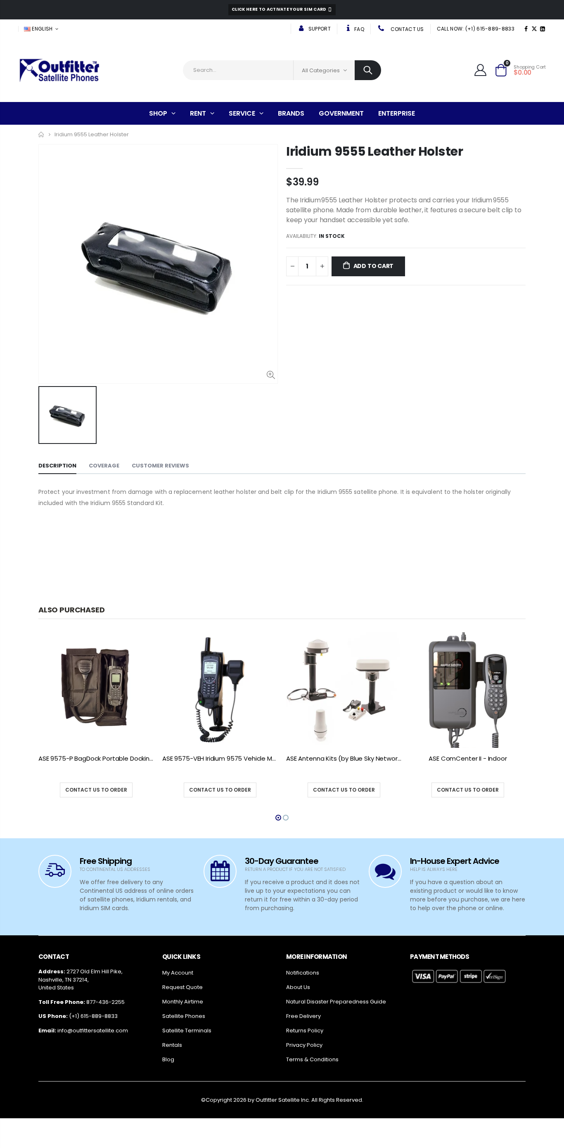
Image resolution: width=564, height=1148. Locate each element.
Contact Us (406, 29)
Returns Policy (304, 1030)
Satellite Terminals (186, 1030)
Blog (168, 1059)
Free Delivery (303, 1016)
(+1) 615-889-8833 (93, 1016)
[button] (278, 818)
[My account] (480, 70)
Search (368, 70)
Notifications (302, 973)
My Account (177, 973)
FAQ (358, 29)
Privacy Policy (304, 1045)
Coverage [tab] (104, 466)
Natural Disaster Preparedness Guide (336, 1002)
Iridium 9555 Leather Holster (374, 151)
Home (41, 134)
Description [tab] (57, 466)
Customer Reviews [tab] (160, 466)
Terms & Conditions (312, 1059)
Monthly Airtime (182, 1002)
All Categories (321, 70)
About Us (298, 987)
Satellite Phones (183, 1016)
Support (318, 28)
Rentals (172, 1045)
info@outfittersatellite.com (92, 1030)
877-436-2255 (105, 1002)
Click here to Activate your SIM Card (279, 9)
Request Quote (182, 987)
